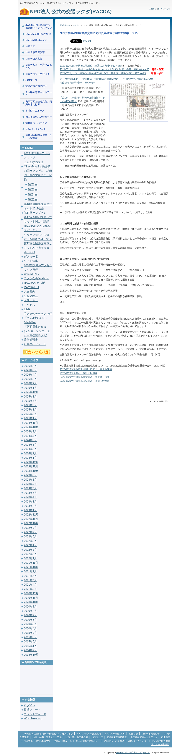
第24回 (33, 194)
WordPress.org (33, 718)
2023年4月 (30, 497)
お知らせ (76, 25)
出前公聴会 (31, 296)
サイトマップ (164, 9)
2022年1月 (30, 558)
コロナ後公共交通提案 (37, 73)
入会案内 (29, 291)
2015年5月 (30, 641)
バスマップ (31, 80)
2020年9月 (30, 606)
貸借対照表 (31, 339)
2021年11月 (31, 562)
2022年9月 (30, 527)
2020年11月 (31, 597)
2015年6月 (30, 637)
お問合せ (153, 9)
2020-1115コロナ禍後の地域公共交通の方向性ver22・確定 (91, 65)
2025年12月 (31, 392)
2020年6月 (30, 619)
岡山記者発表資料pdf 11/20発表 (77, 82)
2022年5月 (30, 540)
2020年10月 (31, 602)
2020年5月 (30, 624)
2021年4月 (30, 584)
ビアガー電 (31, 256)
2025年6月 (30, 405)
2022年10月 (31, 523)
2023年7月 (30, 484)
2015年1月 (30, 645)
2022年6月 (30, 536)
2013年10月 (31, 654)
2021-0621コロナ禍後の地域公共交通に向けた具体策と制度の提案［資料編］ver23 (104, 69)
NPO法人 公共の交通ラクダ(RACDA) (70, 11)
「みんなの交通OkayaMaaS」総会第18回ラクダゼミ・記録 (38, 166)
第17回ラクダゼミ (35, 212)
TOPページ (65, 25)
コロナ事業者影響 (35, 52)
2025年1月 (30, 418)
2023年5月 (30, 492)
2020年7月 (30, 615)
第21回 (33, 199)
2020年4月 (30, 628)
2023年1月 (30, 510)
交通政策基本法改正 (36, 86)
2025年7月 (30, 400)
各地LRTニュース (34, 110)
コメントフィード (35, 714)
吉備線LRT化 (32, 274)
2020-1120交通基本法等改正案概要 (78, 373)
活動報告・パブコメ (36, 123)
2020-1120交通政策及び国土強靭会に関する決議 (86, 369)
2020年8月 (30, 610)
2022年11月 (31, 519)
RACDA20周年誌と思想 (38, 34)
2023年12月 (31, 462)
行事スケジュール (35, 344)
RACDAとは (31, 287)
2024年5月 (30, 444)
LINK (27, 309)
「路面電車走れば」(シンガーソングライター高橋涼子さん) (37, 331)
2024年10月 (31, 427)
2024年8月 (30, 431)
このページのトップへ (159, 401)
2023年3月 (30, 501)
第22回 (33, 184)
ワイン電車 (31, 260)
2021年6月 (30, 575)
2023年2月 (30, 505)
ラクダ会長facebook (36, 278)
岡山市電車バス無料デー (38, 116)
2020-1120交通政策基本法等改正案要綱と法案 (84, 377)
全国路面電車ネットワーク (38, 94)
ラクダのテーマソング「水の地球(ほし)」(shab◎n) (38, 318)
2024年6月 (30, 440)
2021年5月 (30, 580)
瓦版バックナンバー (36, 129)
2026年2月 (30, 383)
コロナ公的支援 (33, 58)
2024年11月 (31, 422)
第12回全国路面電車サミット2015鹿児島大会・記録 (38, 248)
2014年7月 (30, 650)
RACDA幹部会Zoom (36, 40)
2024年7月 (30, 435)
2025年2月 (30, 414)
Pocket (87, 41)
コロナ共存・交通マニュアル (38, 66)
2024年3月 (30, 449)
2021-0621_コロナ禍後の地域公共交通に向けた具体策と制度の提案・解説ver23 (103, 73)
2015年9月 (30, 632)
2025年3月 (30, 409)
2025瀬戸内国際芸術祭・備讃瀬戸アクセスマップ (38, 26)
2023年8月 (30, 479)
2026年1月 (30, 387)
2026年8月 (30, 365)
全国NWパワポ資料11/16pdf (138, 78)
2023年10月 (31, 470)
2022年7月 (30, 532)
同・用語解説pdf (69, 78)
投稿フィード (32, 709)
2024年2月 (30, 453)
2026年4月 (30, 374)
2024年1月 (30, 457)
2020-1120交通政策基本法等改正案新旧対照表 (84, 380)
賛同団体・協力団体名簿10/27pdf (100, 78)
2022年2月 (30, 554)
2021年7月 (30, 571)
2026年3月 (30, 378)
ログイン (29, 705)
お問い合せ (31, 300)
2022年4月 (30, 545)
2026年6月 (30, 370)
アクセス (29, 304)
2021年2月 (30, 589)
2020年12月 (31, 593)
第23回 (33, 189)
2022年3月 (30, 549)
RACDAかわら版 (34, 282)
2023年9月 (30, 475)
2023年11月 (31, 466)
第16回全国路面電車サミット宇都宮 (38, 137)
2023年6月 (30, 488)
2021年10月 (31, 567)
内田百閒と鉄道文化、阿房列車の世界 (38, 103)
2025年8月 (30, 396)
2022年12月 (31, 514)
